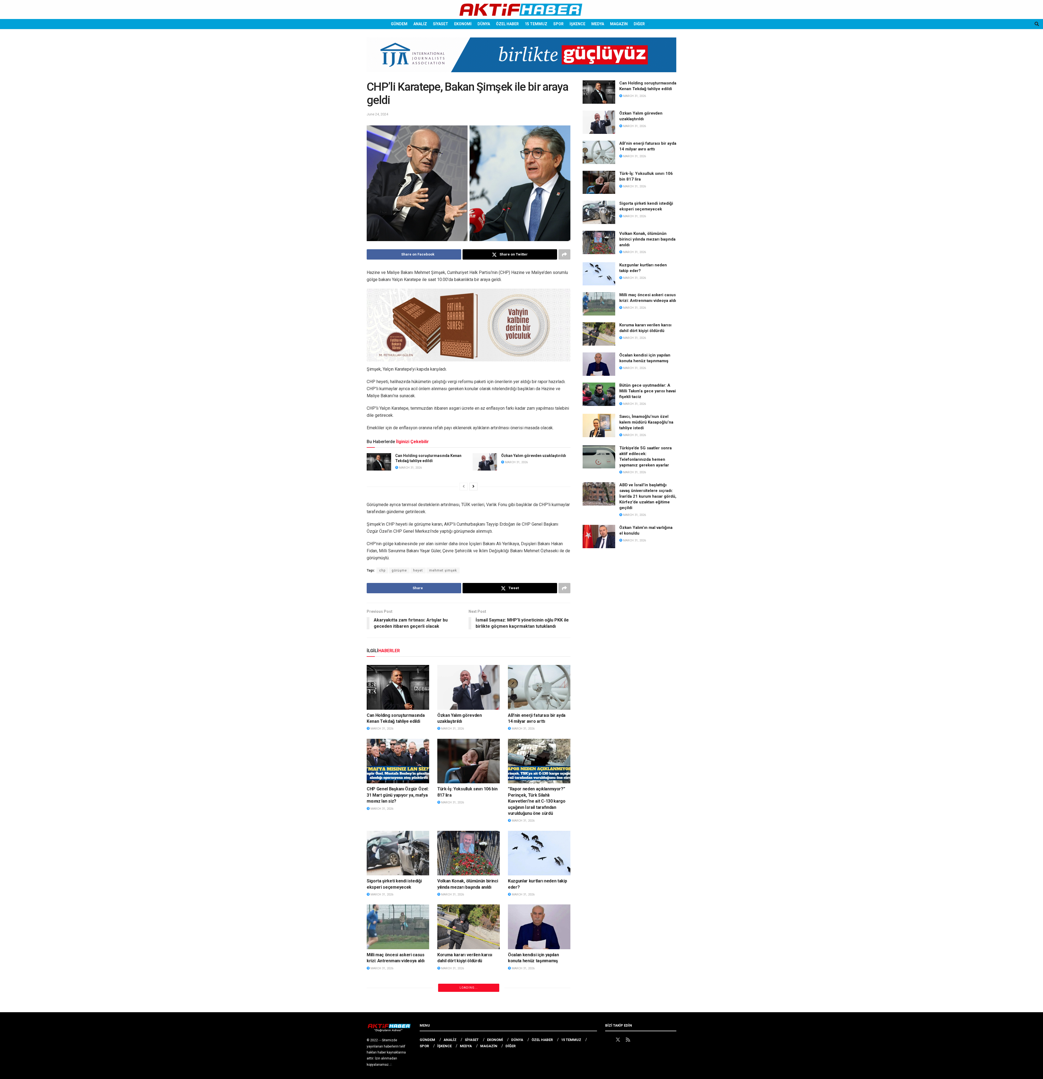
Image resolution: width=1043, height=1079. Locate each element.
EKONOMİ (463, 24)
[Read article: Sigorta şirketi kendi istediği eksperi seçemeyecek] (398, 853)
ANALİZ (420, 24)
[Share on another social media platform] (564, 254)
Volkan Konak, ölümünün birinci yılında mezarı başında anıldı (647, 239)
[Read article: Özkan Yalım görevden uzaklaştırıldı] (485, 462)
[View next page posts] (473, 486)
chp (382, 570)
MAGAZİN (619, 24)
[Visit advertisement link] (521, 58)
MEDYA (597, 24)
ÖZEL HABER (507, 24)
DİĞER (639, 24)
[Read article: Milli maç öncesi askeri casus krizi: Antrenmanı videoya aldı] (398, 926)
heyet (418, 570)
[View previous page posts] (464, 486)
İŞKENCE (577, 24)
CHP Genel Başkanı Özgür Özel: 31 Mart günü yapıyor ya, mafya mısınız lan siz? (398, 795)
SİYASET (440, 24)
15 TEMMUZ (536, 24)
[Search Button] (1037, 24)
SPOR (558, 24)
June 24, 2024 (377, 114)
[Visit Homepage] (521, 10)
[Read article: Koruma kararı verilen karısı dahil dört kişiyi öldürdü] (468, 926)
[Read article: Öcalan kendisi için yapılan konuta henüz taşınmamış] (539, 926)
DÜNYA (483, 24)
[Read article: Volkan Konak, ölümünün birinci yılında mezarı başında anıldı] (468, 853)
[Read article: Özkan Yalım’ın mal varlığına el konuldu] (599, 536)
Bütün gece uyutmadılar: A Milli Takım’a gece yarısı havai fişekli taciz (398, 1034)
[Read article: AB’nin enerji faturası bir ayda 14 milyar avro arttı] (539, 687)
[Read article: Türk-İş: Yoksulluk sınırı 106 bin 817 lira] (468, 761)
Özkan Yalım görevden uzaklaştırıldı (533, 455)
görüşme (399, 570)
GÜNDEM (399, 24)
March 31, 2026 (410, 467)
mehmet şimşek (443, 570)
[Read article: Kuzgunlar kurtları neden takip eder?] (539, 853)
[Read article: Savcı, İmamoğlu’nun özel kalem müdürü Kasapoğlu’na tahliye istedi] (468, 1000)
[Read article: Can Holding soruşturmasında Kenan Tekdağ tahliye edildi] (379, 462)
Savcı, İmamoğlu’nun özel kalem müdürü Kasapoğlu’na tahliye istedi (464, 1034)
